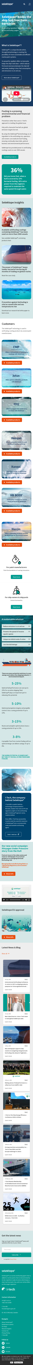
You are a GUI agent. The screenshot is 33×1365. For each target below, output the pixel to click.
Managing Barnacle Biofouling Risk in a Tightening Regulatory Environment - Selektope (15, 865)
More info (9, 874)
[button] (29, 626)
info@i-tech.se (6, 1300)
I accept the (10, 1259)
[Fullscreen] (29, 900)
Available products (13, 363)
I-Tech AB (4, 1335)
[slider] (15, 899)
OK (11, 1362)
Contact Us (5, 1331)
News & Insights (6, 1329)
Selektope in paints (7, 1324)
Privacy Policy (13, 1259)
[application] (16, 893)
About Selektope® (7, 1322)
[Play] (4, 900)
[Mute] (26, 900)
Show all (4, 954)
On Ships (4, 1326)
